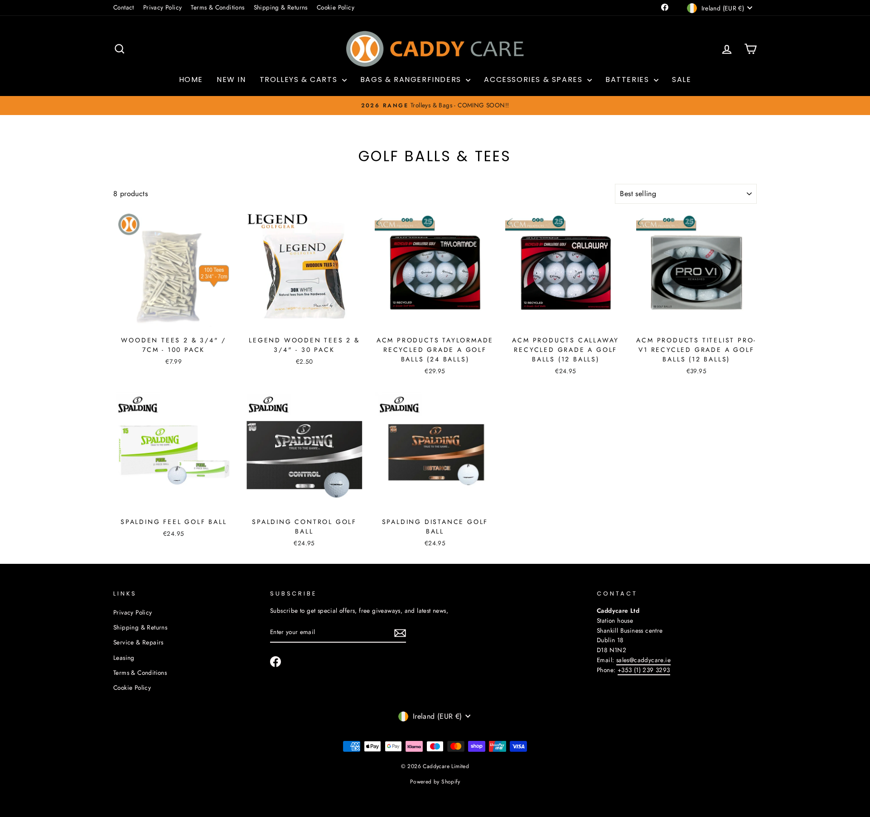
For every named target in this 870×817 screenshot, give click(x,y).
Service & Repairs (138, 642)
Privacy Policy (162, 7)
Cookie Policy (335, 7)
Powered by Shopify (435, 782)
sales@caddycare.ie (643, 659)
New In (231, 79)
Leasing (124, 657)
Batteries (628, 79)
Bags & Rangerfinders (412, 79)
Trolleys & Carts (300, 79)
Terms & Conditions (217, 7)
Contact (123, 7)
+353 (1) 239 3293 (644, 669)
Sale (681, 79)
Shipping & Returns (281, 7)
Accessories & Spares (534, 79)
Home (191, 79)
